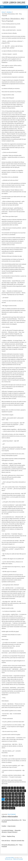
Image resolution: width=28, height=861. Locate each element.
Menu (2, 7)
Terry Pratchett (12, 814)
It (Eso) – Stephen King (8, 836)
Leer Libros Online (14, 2)
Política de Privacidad (18, 859)
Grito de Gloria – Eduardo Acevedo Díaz (13, 840)
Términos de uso (8, 859)
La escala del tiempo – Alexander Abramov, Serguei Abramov (11, 831)
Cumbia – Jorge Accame (8, 826)
